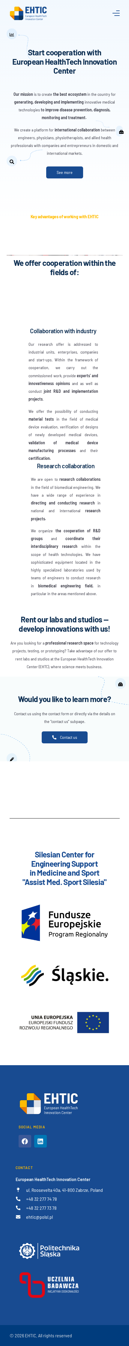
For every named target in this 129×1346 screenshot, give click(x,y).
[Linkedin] (40, 1141)
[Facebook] (25, 1141)
